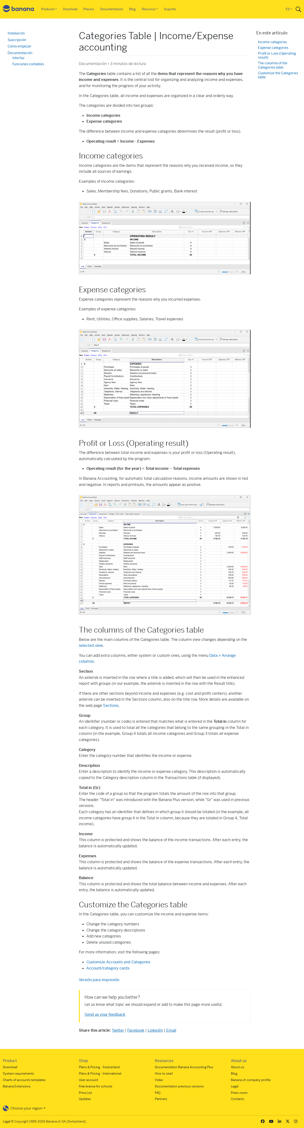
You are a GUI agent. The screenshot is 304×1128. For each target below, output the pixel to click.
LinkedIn (155, 1030)
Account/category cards (107, 968)
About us (237, 1067)
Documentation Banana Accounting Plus (184, 1067)
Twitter (118, 1030)
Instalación (16, 33)
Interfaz (18, 58)
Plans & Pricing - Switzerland (99, 1067)
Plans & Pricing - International (100, 1074)
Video (159, 1080)
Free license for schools (95, 1086)
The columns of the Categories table (272, 65)
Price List (85, 1093)
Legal (234, 1086)
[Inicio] (18, 9)
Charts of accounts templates (24, 1080)
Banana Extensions (17, 1086)
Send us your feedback (105, 1014)
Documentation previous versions (179, 1086)
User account (88, 1080)
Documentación (111, 9)
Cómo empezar (19, 46)
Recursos (149, 9)
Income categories (272, 42)
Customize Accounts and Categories (118, 962)
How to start (164, 1074)
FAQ (158, 1093)
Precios (88, 9)
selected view (91, 645)
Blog (132, 9)
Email (171, 1030)
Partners (161, 1099)
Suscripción (17, 40)
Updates (85, 1099)
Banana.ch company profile (251, 1080)
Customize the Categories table (278, 75)
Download (70, 9)
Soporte (170, 9)
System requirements (18, 1074)
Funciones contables (28, 64)
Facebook (135, 1030)
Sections (111, 705)
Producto (48, 9)
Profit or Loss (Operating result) (277, 55)
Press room (239, 1093)
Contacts (237, 1099)
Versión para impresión (99, 979)
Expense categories (273, 48)
